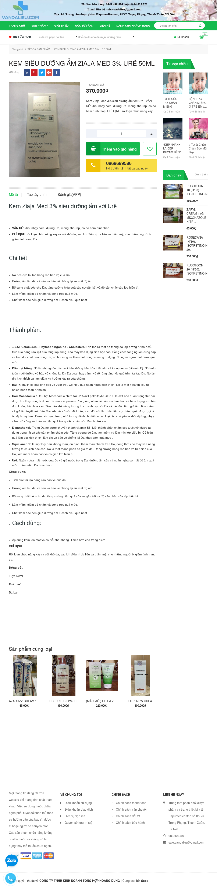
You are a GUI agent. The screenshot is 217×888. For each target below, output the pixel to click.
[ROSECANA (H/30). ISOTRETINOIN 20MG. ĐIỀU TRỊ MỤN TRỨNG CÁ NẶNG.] (173, 242)
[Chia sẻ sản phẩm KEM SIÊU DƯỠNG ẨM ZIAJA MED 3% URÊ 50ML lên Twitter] (41, 72)
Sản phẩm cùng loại (30, 648)
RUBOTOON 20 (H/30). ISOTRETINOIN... (198, 269)
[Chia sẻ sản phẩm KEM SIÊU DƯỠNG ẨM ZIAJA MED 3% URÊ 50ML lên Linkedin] (27, 72)
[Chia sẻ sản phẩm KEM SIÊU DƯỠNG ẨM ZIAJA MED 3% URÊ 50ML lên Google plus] (49, 72)
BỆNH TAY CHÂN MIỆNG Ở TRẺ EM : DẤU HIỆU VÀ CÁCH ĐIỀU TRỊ (197, 102)
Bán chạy (173, 175)
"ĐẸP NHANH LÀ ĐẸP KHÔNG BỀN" (172, 148)
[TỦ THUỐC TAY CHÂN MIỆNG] (172, 83)
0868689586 (119, 163)
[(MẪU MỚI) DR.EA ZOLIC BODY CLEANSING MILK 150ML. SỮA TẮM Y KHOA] (102, 675)
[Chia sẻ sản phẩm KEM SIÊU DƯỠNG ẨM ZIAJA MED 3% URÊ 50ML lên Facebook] (56, 72)
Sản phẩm (39, 25)
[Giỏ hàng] (201, 36)
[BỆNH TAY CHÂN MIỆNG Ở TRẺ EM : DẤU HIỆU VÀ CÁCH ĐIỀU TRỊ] (198, 83)
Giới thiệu (61, 25)
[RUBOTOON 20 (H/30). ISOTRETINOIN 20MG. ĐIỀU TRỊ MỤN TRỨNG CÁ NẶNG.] (173, 270)
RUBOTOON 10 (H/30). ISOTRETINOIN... (198, 190)
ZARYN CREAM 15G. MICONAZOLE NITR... (196, 215)
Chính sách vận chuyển (131, 809)
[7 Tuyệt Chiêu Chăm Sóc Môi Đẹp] (198, 128)
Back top (200, 881)
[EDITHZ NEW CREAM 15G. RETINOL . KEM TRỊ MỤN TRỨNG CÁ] (141, 675)
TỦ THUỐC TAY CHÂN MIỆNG (170, 102)
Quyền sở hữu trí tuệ (78, 822)
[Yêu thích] (150, 149)
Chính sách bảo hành (130, 822)
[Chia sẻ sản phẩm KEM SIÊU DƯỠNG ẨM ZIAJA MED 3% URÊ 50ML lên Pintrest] (34, 72)
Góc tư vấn (83, 25)
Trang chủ (17, 25)
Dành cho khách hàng (133, 25)
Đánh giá (98, 84)
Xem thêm (201, 174)
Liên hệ (105, 25)
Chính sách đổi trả (128, 816)
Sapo (145, 880)
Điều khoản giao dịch (79, 809)
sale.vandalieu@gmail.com (186, 842)
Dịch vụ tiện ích (75, 816)
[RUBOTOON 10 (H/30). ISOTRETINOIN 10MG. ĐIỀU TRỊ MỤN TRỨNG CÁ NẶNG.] (173, 191)
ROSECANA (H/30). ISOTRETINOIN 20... (196, 243)
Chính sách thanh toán (131, 803)
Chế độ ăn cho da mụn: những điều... (80, 37)
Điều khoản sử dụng (78, 803)
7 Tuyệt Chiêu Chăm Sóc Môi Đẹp (198, 148)
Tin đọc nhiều (177, 63)
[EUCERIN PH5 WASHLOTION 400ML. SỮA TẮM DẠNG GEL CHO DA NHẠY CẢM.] (63, 675)
